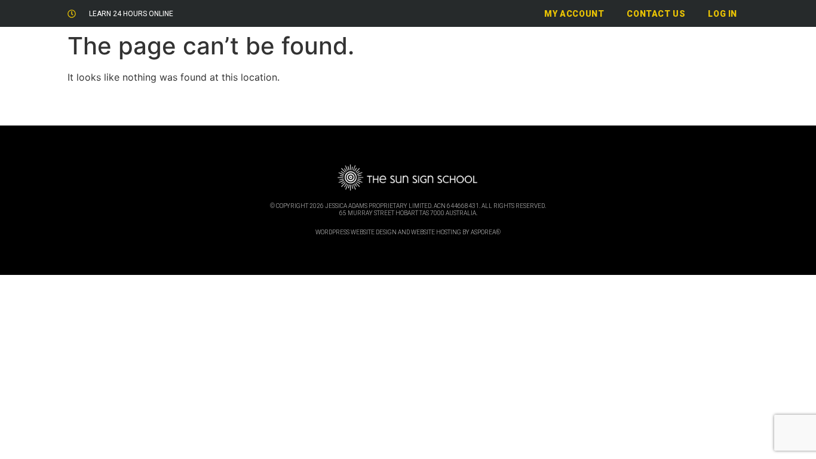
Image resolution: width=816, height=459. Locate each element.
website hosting (436, 232)
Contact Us (656, 14)
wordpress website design (356, 232)
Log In (722, 14)
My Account (574, 14)
